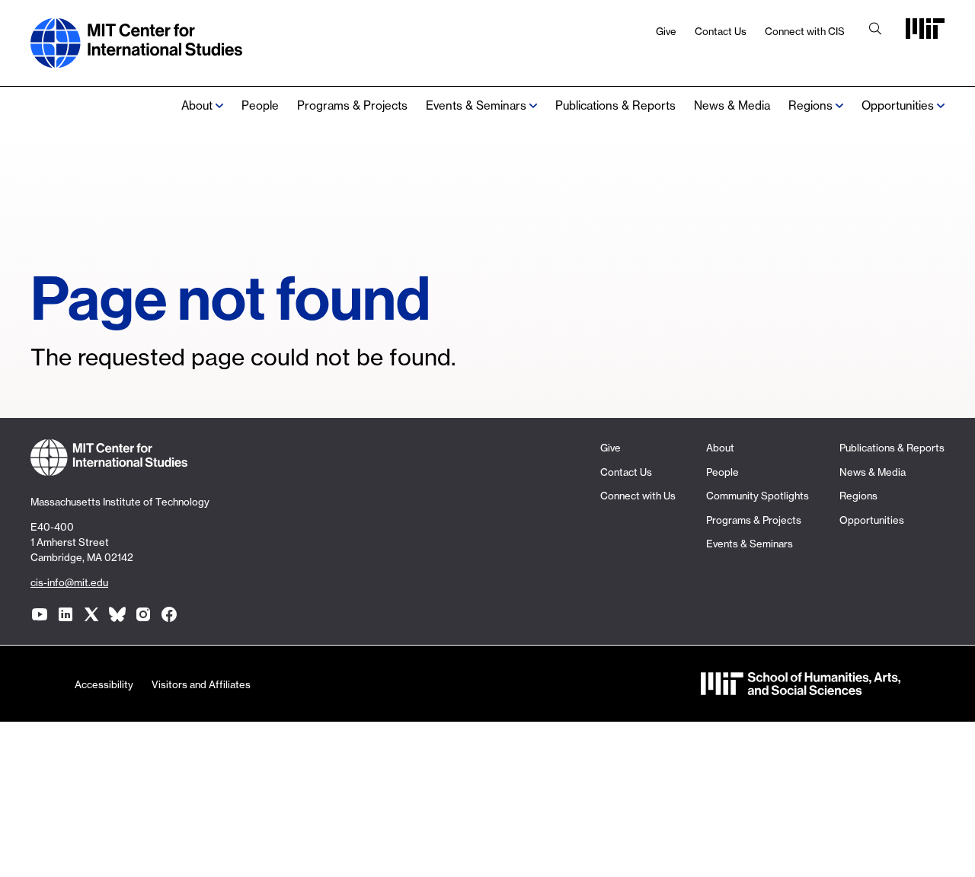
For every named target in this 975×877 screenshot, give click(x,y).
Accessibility (104, 684)
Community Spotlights (757, 496)
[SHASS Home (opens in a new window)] (800, 688)
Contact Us (720, 31)
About (197, 105)
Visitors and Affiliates (201, 684)
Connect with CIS (805, 31)
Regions (858, 496)
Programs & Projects (352, 105)
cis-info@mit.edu (69, 582)
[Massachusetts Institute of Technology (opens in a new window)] (925, 34)
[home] (136, 60)
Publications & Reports (615, 105)
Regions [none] (810, 105)
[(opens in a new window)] (39, 614)
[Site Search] (875, 30)
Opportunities (898, 105)
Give (666, 31)
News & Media (732, 105)
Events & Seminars (476, 105)
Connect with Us (638, 496)
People (260, 105)
